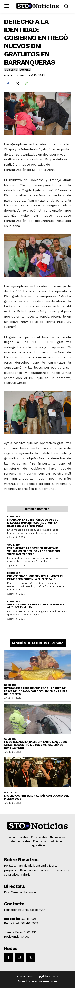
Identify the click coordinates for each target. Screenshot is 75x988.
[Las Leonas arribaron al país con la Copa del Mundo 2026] (37, 772)
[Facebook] (8, 84)
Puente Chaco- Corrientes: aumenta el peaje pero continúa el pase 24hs (35, 578)
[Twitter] (17, 84)
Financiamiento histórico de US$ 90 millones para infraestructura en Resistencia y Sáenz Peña (32, 522)
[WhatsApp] (26, 84)
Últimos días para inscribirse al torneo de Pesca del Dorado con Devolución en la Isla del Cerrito (35, 691)
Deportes (10, 792)
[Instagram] (19, 957)
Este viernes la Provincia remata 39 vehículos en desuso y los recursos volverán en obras (33, 551)
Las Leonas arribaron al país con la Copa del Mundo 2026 (36, 797)
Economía (13, 517)
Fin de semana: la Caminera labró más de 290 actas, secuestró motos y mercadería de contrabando (36, 745)
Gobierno (11, 70)
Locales (25, 70)
